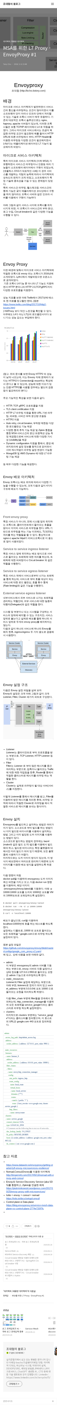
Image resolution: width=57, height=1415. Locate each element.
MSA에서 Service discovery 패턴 (18, 1254)
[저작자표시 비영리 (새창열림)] (37, 1226)
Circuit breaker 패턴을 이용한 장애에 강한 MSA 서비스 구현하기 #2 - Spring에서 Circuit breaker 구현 (22, 1260)
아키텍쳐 (9, 1236)
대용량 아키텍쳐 (21, 1236)
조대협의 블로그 (11, 4)
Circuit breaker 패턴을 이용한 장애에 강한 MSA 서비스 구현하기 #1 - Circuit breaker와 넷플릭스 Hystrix (21, 1272)
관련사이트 (8, 1401)
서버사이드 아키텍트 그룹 (14, 1406)
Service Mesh (10, 1250)
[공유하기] (13, 1226)
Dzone (6, 1411)
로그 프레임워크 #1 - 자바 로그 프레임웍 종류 (22, 1243)
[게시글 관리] (17, 1226)
